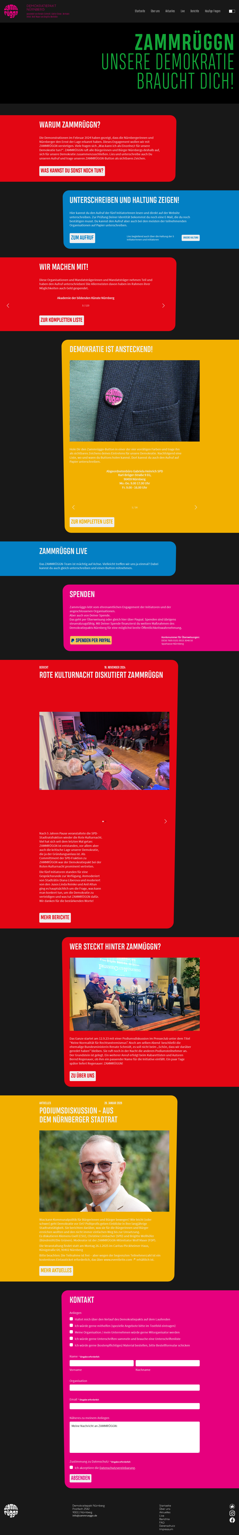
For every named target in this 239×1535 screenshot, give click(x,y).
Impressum (166, 1529)
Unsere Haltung (190, 238)
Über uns (155, 11)
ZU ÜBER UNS (82, 1075)
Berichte (195, 11)
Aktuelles (170, 11)
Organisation (78, 1381)
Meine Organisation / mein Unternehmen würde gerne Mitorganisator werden (127, 1332)
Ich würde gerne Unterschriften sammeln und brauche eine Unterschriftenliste (127, 1339)
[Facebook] (232, 1520)
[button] (232, 11)
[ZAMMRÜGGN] (11, 11)
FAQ (162, 1522)
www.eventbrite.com (118, 1260)
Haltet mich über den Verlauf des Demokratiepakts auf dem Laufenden (122, 1319)
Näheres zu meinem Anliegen (89, 1418)
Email (84, 1399)
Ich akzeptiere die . (105, 1468)
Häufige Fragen (212, 11)
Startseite (140, 11)
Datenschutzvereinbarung (117, 1468)
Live (183, 11)
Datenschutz (167, 1525)
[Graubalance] (232, 1506)
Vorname (76, 1370)
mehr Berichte (55, 917)
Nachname (143, 1370)
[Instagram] (232, 1513)
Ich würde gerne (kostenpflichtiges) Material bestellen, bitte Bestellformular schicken (132, 1345)
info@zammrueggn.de (85, 1515)
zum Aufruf (82, 237)
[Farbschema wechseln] (232, 11)
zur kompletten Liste (61, 320)
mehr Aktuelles (56, 1270)
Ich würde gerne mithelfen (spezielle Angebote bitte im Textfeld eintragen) (125, 1326)
